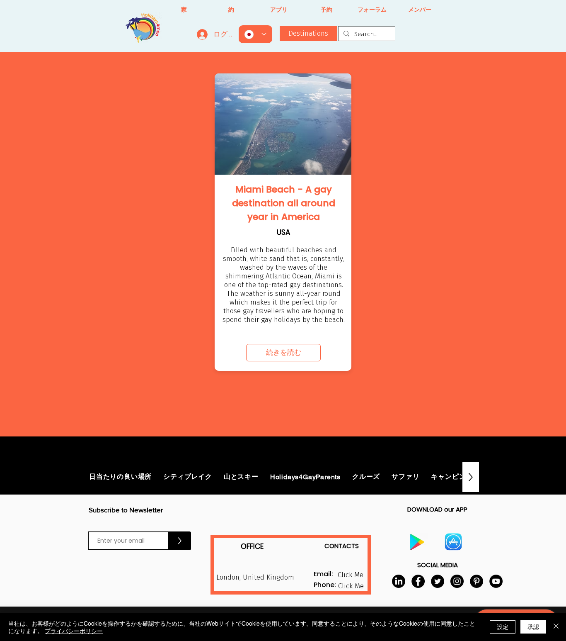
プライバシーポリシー (74, 630)
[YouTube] (496, 581)
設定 (502, 626)
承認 (533, 626)
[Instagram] (457, 581)
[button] (350, 586)
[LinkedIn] (398, 581)
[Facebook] (418, 581)
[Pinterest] (476, 581)
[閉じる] (556, 626)
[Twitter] (437, 581)
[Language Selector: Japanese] (255, 34)
